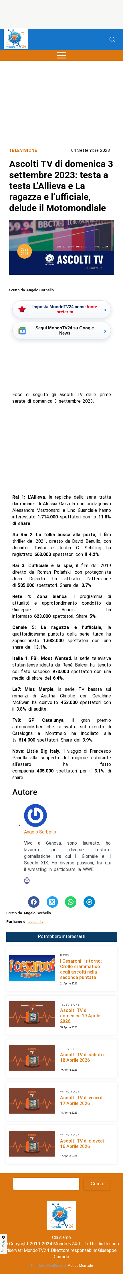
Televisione (23, 150)
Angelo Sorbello (40, 832)
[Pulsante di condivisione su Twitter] (52, 902)
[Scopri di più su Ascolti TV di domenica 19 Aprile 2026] (32, 1015)
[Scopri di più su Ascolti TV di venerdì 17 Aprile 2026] (32, 1101)
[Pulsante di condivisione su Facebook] (33, 902)
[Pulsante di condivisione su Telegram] (89, 902)
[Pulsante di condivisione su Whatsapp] (70, 902)
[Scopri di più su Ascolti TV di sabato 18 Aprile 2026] (32, 1058)
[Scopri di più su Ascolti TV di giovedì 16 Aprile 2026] (32, 1144)
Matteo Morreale (80, 1266)
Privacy (3, 1246)
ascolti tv (35, 921)
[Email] (27, 880)
